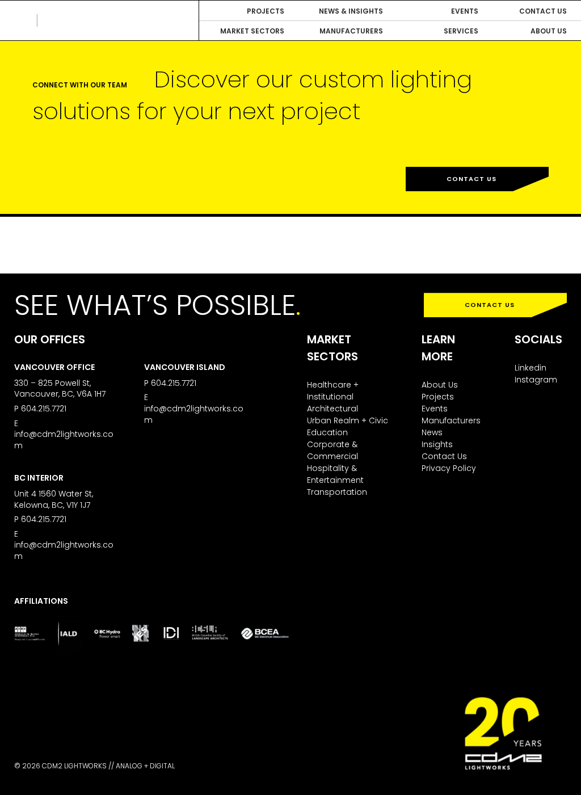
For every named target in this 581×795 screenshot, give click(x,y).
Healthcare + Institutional (333, 390)
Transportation (337, 492)
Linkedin (530, 367)
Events (435, 408)
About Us (440, 384)
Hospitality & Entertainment (335, 474)
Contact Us (471, 178)
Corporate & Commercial (332, 450)
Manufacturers (451, 420)
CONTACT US (490, 304)
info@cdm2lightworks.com (63, 439)
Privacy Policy (449, 468)
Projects (438, 396)
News (432, 432)
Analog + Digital (145, 766)
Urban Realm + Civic (347, 420)
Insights (437, 444)
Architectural (332, 408)
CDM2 (65, 20)
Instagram (536, 379)
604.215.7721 (43, 408)
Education (327, 432)
